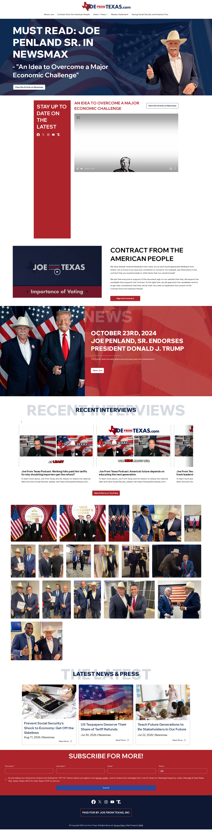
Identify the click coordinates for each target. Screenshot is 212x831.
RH (140, 825)
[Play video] (57, 272)
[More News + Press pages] (107, 14)
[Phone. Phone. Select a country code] (162, 771)
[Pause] (77, 168)
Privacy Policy (119, 825)
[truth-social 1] (58, 134)
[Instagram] (48, 134)
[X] (43, 134)
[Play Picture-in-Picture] (170, 168)
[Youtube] (53, 134)
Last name (61, 766)
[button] (22, 422)
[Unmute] (81, 168)
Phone (161, 766)
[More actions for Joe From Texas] (22, 422)
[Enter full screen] (175, 168)
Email (110, 766)
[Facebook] (38, 134)
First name (9, 766)
